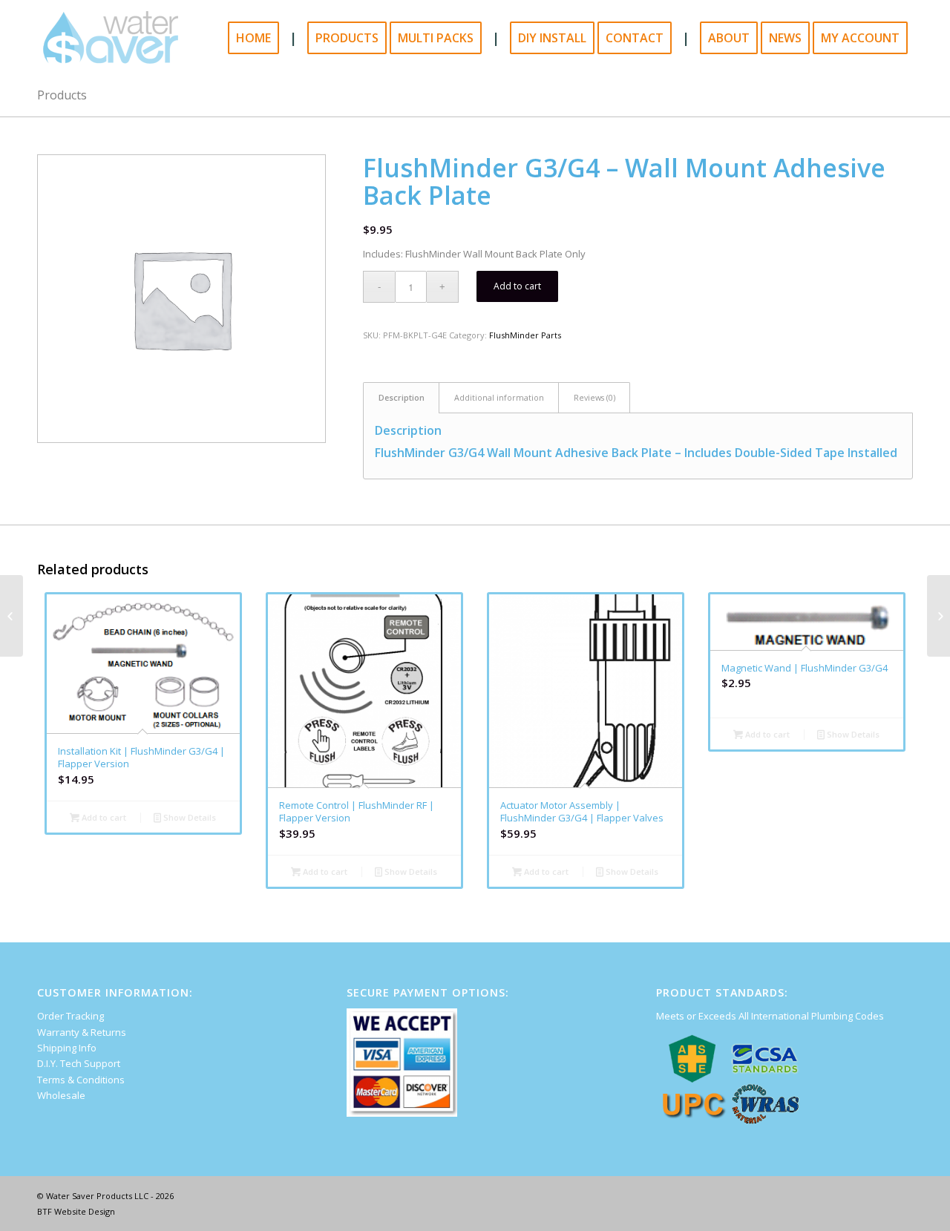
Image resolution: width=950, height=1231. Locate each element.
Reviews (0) (594, 397)
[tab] (401, 397)
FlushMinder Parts (525, 335)
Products (62, 95)
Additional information (499, 397)
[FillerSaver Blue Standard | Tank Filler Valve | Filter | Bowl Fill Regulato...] (938, 616)
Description (402, 397)
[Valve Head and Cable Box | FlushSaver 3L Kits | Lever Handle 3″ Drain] (11, 616)
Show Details (188, 817)
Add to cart (517, 286)
